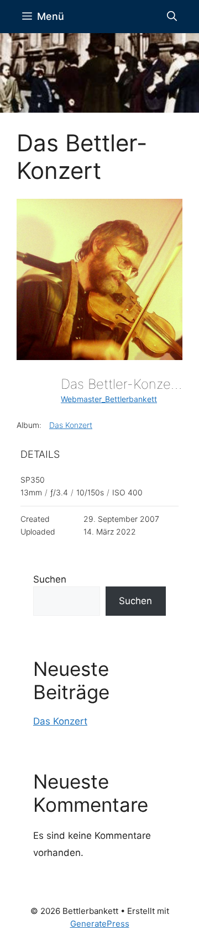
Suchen (49, 579)
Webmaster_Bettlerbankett (109, 399)
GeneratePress (99, 923)
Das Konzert (70, 425)
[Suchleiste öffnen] (172, 16)
